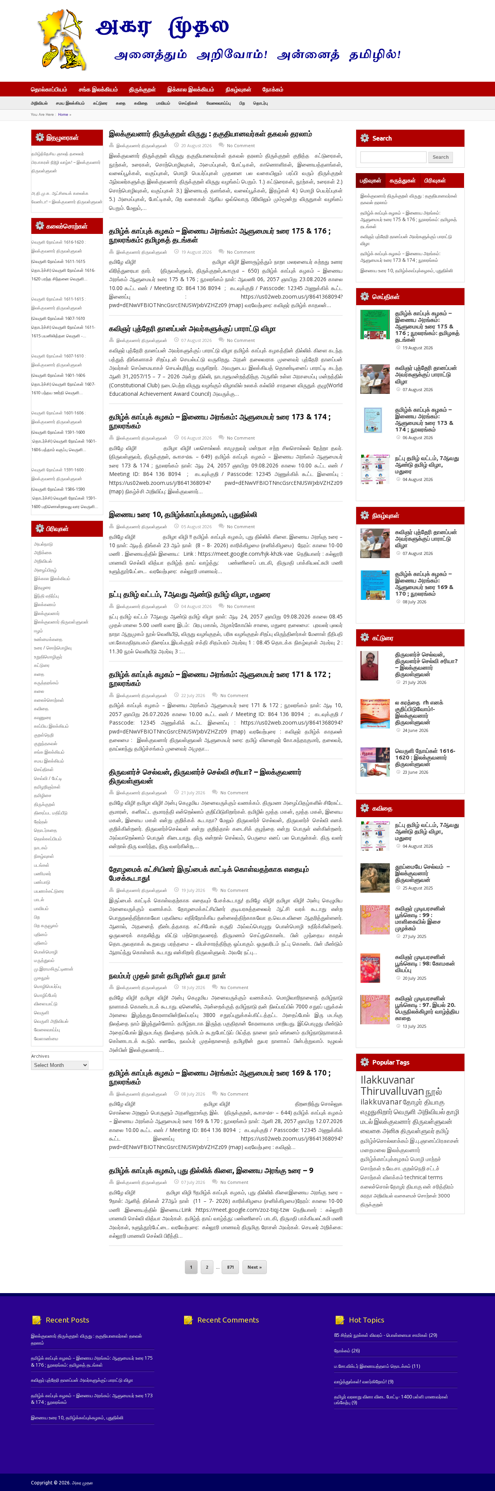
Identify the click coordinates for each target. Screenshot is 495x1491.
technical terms (424, 1177)
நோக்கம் (273, 89)
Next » (255, 1267)
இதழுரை (42, 587)
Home (63, 114)
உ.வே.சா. (391, 1168)
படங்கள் (42, 865)
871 (230, 1267)
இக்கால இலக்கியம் (190, 89)
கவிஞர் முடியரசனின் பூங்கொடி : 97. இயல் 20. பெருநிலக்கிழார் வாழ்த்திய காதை (427, 1008)
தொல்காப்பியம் (49, 89)
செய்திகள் (188, 103)
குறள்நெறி (44, 735)
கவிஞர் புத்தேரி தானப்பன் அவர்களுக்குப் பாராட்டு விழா (192, 328)
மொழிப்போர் (45, 995)
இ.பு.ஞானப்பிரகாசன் (434, 1140)
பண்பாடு (42, 882)
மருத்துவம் (44, 960)
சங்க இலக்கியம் (98, 89)
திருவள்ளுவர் (418, 1130)
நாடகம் (41, 847)
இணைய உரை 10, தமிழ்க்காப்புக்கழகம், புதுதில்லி (183, 514)
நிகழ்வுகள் (238, 89)
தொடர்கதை (45, 830)
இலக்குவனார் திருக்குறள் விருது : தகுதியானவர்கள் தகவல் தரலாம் (210, 133)
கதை (121, 103)
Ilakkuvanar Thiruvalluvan (392, 1085)
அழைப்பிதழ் (45, 570)
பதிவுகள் (370, 180)
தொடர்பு (260, 103)
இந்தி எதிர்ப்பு (46, 596)
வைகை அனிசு (379, 1130)
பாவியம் (163, 103)
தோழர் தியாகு (406, 1186)
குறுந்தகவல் (45, 743)
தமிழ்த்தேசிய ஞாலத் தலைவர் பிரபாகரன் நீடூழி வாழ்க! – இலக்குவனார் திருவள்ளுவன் (66, 162)
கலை (39, 691)
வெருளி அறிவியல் (51, 1021)
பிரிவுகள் (435, 180)
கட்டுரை (100, 103)
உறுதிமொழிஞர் (48, 656)
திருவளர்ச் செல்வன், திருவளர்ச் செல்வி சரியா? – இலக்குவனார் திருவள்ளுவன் (426, 664)
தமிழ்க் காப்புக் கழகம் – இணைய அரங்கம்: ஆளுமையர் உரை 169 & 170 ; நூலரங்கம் (424, 583)
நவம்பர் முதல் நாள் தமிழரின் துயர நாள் (167, 975)
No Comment (241, 145)
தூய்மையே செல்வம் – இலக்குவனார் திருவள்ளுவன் (422, 873)
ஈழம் (38, 630)
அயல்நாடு (43, 544)
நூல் (433, 1091)
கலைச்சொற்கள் (49, 700)
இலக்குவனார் (47, 613)
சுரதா (366, 1195)
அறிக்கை (43, 552)
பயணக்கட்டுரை (49, 891)
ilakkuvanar (381, 1101)
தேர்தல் (41, 821)
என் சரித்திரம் (438, 1186)
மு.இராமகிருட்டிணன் (53, 968)
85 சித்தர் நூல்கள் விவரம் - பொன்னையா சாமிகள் (381, 1335)
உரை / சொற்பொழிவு (53, 647)
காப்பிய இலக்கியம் (51, 726)
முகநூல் (42, 977)
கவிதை (141, 103)
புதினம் (41, 934)
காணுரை (42, 717)
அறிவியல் (39, 103)
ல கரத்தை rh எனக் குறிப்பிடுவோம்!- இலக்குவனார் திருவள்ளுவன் (419, 712)
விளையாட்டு (46, 1003)
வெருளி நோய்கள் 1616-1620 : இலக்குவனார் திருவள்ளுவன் (425, 757)
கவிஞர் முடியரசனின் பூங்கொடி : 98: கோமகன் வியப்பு (425, 963)
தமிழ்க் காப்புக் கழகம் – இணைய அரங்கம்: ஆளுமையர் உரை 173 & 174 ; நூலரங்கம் (400, 256)
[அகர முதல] (215, 69)
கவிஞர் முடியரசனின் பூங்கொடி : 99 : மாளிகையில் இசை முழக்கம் (420, 918)
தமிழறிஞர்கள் (47, 786)
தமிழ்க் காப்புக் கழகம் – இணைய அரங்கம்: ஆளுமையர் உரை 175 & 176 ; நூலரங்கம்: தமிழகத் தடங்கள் (408, 220)
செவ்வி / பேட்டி (48, 778)
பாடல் (39, 899)
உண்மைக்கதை (48, 639)
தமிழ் (442, 1131)
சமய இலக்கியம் (70, 103)
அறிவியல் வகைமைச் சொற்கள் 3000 (412, 1195)
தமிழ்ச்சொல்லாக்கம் (384, 1140)
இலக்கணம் (45, 604)
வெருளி (41, 1012)
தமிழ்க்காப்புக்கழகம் (384, 1159)
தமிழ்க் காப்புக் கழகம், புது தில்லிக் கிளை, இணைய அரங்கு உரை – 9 (211, 1170)
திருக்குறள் (142, 89)
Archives (40, 1056)
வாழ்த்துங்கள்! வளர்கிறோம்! (360, 1381)
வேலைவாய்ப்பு (219, 103)
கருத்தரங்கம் (46, 682)
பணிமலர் (42, 873)
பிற (242, 103)
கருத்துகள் (403, 180)
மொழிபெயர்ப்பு (47, 986)
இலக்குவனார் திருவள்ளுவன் (141, 145)
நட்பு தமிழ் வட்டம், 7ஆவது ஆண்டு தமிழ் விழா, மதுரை (190, 594)
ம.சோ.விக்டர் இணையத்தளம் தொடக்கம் (372, 1366)
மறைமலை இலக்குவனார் (390, 1150)
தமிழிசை (42, 795)
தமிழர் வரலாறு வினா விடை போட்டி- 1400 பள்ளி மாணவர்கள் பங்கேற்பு (391, 1399)
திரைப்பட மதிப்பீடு (51, 812)
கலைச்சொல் (374, 1186)
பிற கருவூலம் (46, 925)
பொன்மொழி (46, 951)
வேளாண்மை (46, 1038)
